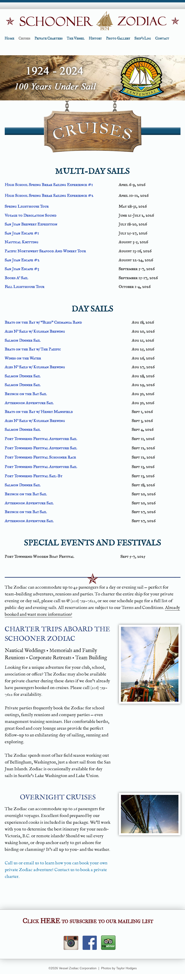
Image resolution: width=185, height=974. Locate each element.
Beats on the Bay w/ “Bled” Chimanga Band (43, 322)
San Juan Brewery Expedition (31, 224)
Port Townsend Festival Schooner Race (40, 457)
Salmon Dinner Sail (22, 340)
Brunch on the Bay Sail (26, 393)
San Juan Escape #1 (22, 233)
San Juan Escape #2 (22, 259)
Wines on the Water (23, 358)
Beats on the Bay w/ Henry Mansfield (39, 411)
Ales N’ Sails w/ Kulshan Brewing (35, 331)
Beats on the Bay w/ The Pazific (33, 349)
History (95, 38)
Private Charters (48, 38)
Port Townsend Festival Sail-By (33, 475)
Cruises (24, 38)
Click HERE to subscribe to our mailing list (88, 921)
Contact (162, 38)
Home (9, 38)
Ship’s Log (142, 38)
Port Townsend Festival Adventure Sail (41, 438)
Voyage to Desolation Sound (30, 215)
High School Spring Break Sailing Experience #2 (49, 195)
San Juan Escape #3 (22, 268)
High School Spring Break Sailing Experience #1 (49, 184)
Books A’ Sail (16, 277)
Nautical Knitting (21, 241)
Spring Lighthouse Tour (27, 206)
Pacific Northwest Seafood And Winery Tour (45, 250)
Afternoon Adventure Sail (29, 402)
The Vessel (76, 38)
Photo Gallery (118, 38)
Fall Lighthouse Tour (24, 286)
